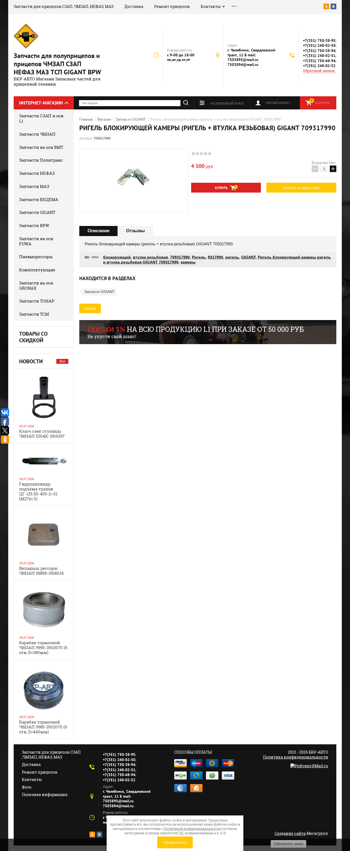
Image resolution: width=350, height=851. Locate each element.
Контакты (211, 6)
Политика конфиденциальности (295, 757)
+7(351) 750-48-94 (319, 60)
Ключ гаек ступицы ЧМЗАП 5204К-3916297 (42, 433)
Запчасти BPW (34, 225)
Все (62, 361)
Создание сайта (290, 833)
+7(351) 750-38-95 (319, 40)
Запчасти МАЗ (34, 186)
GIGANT (248, 257)
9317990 (215, 257)
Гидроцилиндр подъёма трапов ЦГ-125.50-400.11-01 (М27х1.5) (38, 491)
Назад (90, 308)
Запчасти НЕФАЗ (37, 173)
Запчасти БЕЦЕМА (38, 199)
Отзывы (135, 230)
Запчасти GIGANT (37, 212)
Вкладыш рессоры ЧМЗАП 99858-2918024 (41, 570)
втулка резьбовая (150, 257)
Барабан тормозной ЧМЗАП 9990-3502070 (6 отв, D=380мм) (43, 647)
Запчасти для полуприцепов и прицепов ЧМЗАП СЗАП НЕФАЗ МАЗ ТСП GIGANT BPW (57, 63)
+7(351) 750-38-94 (319, 50)
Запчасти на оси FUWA (36, 241)
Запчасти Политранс (41, 160)
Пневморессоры (36, 256)
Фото (26, 787)
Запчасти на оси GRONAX (36, 285)
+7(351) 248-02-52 (319, 65)
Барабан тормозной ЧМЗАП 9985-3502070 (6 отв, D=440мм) (43, 726)
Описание (98, 230)
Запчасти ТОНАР (36, 301)
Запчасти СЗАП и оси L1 (41, 118)
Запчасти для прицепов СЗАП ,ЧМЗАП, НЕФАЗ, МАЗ (63, 6)
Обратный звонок (319, 70)
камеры (188, 262)
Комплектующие (37, 269)
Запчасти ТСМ (34, 314)
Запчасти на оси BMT (41, 147)
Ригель (199, 257)
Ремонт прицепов (172, 6)
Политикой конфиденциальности (192, 828)
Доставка (133, 6)
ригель (232, 257)
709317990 (180, 257)
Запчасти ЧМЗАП (37, 134)
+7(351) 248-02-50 (319, 45)
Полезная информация (45, 794)
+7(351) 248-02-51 (319, 55)
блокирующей (117, 257)
